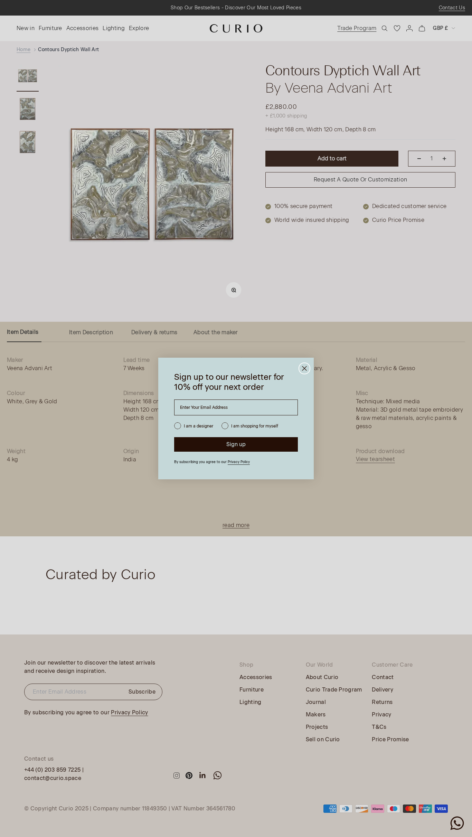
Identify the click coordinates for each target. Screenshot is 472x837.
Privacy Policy (239, 462)
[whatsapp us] (457, 823)
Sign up (236, 444)
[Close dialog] (304, 368)
